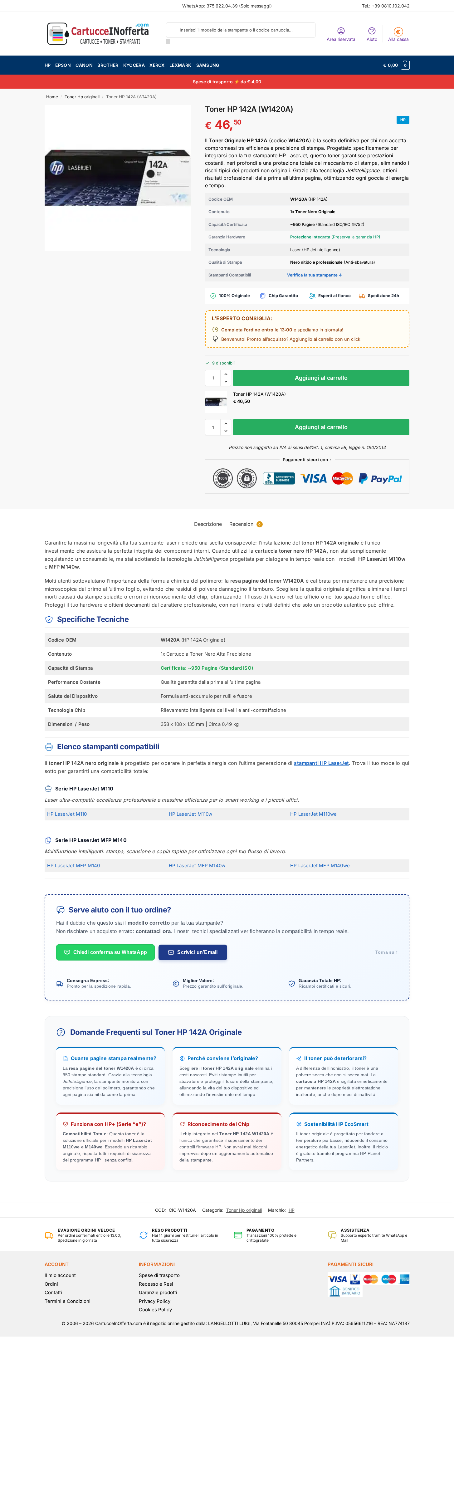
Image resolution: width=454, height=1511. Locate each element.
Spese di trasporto (159, 1275)
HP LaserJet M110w (190, 814)
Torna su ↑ (386, 952)
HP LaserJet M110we (313, 814)
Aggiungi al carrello (321, 377)
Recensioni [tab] (245, 524)
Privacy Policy (154, 1301)
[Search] (168, 41)
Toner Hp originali (82, 96)
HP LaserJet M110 (67, 814)
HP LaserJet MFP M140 (73, 865)
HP (292, 1210)
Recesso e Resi (156, 1284)
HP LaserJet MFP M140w (197, 865)
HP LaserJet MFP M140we (320, 865)
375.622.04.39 (222, 5)
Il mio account (60, 1275)
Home (52, 96)
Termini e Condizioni (67, 1301)
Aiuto (372, 39)
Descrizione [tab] (208, 524)
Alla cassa (398, 39)
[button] (396, 65)
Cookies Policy (155, 1310)
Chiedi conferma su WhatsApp (110, 952)
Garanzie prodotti (158, 1292)
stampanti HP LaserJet (321, 763)
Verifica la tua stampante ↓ (314, 274)
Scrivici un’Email (197, 952)
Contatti (53, 1292)
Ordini (51, 1284)
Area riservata (341, 39)
